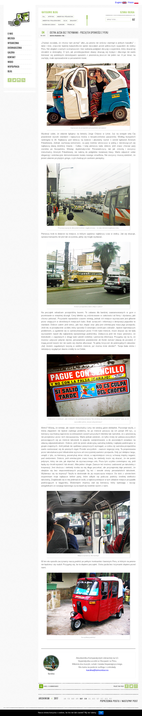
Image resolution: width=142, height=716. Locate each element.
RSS (23, 80)
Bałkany (73, 20)
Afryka (51, 16)
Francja (70, 24)
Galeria (11, 52)
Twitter (14, 80)
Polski (131, 2)
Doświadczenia (15, 47)
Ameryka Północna (65, 16)
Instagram (19, 80)
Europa (61, 24)
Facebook (10, 80)
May (81, 698)
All (44, 16)
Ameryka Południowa (52, 20)
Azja (65, 20)
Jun (85, 698)
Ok (101, 713)
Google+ (136, 686)
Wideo (10, 62)
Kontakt (12, 57)
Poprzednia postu (110, 701)
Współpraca (13, 66)
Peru (63, 36)
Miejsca (11, 38)
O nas (10, 33)
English (118, 2)
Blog (10, 71)
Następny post (130, 701)
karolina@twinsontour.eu (97, 670)
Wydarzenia (13, 43)
